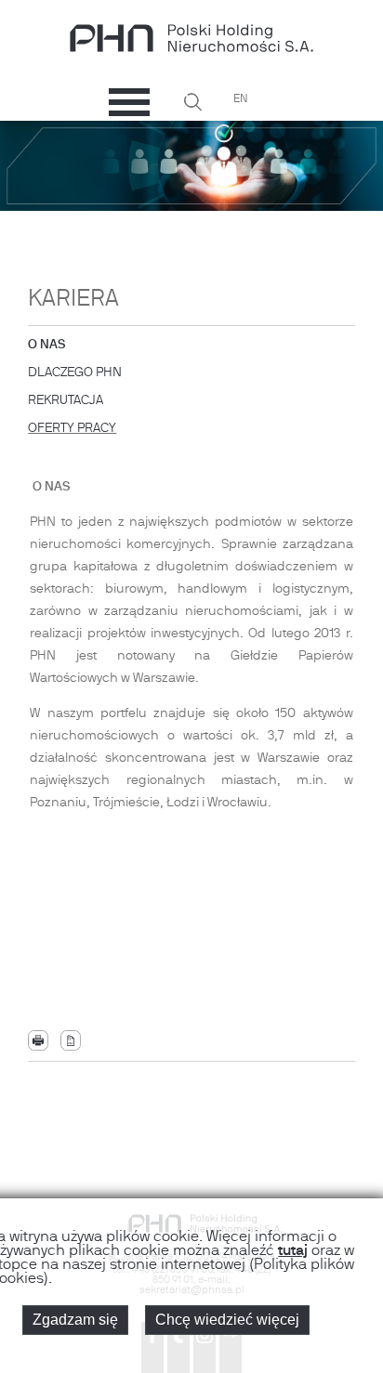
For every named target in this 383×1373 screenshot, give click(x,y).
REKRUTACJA (65, 403)
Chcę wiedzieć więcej (227, 1319)
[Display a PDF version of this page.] (70, 1040)
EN (240, 99)
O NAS (47, 348)
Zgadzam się (75, 1319)
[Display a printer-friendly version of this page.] (38, 1040)
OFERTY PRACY (72, 429)
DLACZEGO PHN (75, 376)
